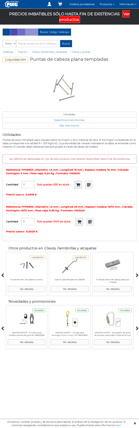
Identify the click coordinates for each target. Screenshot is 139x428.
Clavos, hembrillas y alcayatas (49, 51)
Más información (69, 125)
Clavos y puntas (81, 51)
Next (136, 275)
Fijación (22, 51)
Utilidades (69, 114)
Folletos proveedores (82, 4)
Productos (106, 4)
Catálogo (8, 51)
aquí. (118, 425)
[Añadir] (78, 185)
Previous (2, 275)
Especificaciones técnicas (69, 120)
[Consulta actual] (60, 4)
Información (127, 4)
